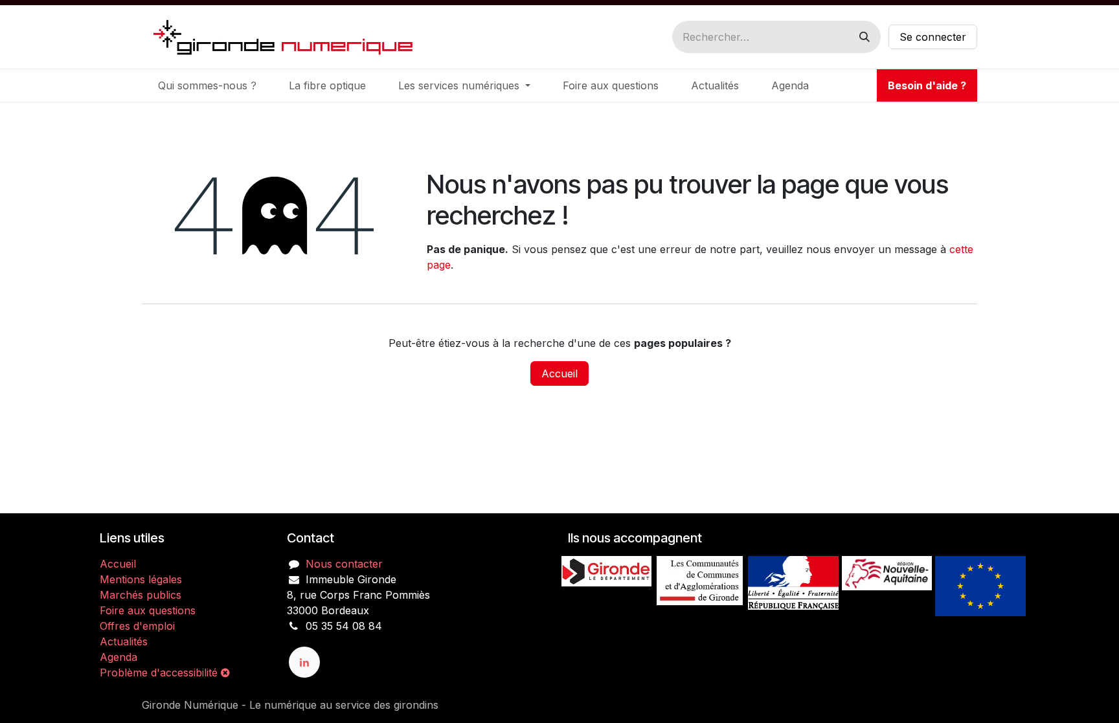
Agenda (118, 657)
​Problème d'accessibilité (160, 672)
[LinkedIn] (304, 662)
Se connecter (932, 36)
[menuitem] (207, 85)
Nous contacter (344, 563)
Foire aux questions (148, 610)
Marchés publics (140, 594)
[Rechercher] (864, 37)
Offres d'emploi (137, 625)
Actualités (124, 641)
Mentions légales (141, 579)
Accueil (559, 373)
